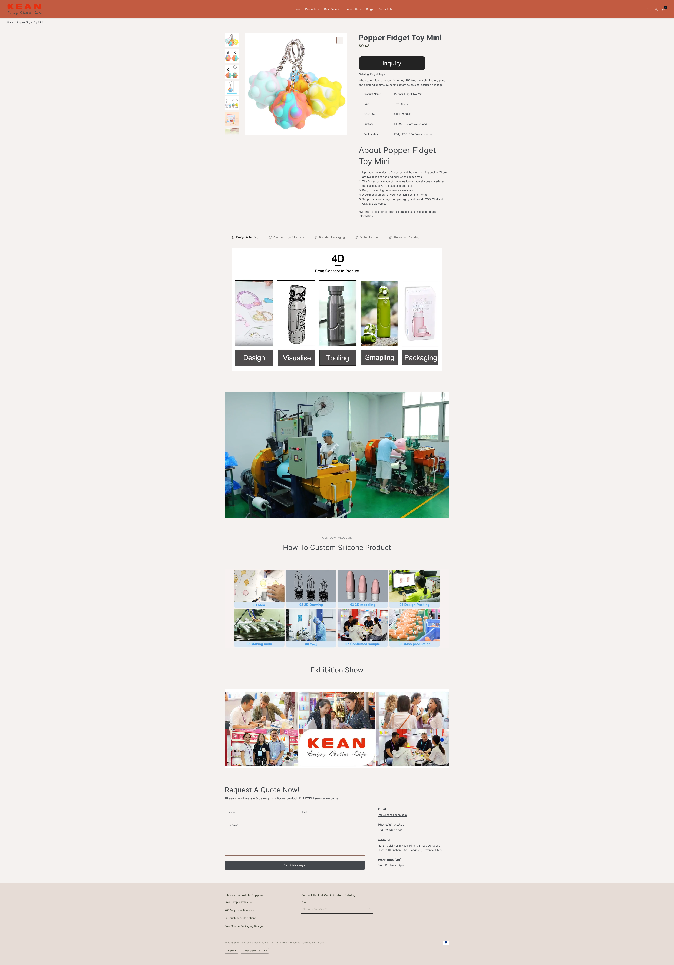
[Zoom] (339, 40)
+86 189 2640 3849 (390, 830)
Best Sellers (331, 9)
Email (304, 902)
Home (296, 9)
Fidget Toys (377, 74)
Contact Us (385, 9)
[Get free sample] (392, 63)
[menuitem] (296, 9)
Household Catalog (406, 237)
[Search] (649, 9)
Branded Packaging (332, 237)
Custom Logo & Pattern (288, 237)
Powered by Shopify (313, 942)
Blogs (369, 9)
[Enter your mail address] (369, 909)
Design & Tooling (247, 237)
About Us (352, 9)
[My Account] (656, 9)
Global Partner (369, 237)
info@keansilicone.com (392, 815)
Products (310, 9)
